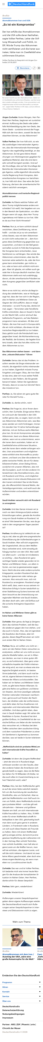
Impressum (7, 1017)
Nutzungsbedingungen (13, 1014)
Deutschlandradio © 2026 (14, 1032)
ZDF (18, 1024)
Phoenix (26, 1024)
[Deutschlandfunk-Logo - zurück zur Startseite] (21, 4)
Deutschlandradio (11, 1006)
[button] (3, 4)
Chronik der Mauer (11, 1028)
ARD (13, 1024)
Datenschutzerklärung (13, 1010)
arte (33, 1024)
